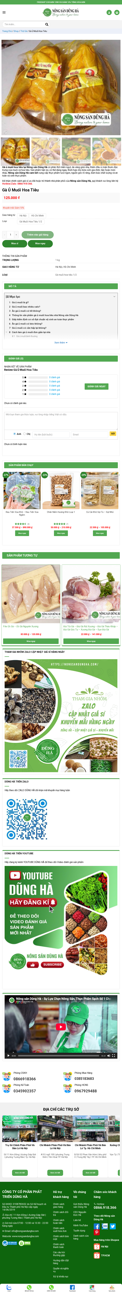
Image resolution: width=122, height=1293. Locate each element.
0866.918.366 (105, 1207)
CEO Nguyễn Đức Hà (79, 1213)
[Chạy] (8, 1055)
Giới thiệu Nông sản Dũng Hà (81, 1205)
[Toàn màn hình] (113, 1055)
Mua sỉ (14, 243)
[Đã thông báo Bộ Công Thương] (9, 1243)
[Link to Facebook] (97, 1226)
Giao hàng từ (8, 215)
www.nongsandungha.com (25, 1236)
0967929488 (86, 1091)
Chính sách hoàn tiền (58, 1221)
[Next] (116, 87)
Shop (16, 31)
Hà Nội (58, 266)
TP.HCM (105, 1255)
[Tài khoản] (109, 12)
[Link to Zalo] (105, 1226)
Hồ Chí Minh (69, 266)
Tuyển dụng (79, 1230)
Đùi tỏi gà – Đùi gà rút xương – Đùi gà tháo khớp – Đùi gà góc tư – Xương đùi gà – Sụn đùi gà (90, 628)
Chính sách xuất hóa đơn (60, 1229)
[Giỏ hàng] (116, 12)
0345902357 (25, 1091)
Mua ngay (22, 533)
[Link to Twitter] (113, 1226)
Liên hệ (77, 1220)
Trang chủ (7, 31)
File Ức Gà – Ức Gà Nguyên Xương (20, 626)
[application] (61, 1027)
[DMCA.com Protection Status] (24, 1243)
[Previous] (5, 87)
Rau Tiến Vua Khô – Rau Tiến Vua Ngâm (22, 513)
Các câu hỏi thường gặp (59, 1254)
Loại (4, 221)
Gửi (113, 433)
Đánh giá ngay (96, 386)
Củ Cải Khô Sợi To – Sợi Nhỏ (100, 512)
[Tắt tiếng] (108, 1055)
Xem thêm (59, 342)
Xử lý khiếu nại (60, 1276)
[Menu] (4, 12)
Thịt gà (23, 31)
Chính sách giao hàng (58, 1205)
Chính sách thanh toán (58, 1246)
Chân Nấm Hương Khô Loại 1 (61, 512)
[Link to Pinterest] (97, 1232)
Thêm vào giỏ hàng (37, 234)
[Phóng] (5, 131)
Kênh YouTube (80, 1225)
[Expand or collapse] (114, 296)
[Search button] (47, 24)
